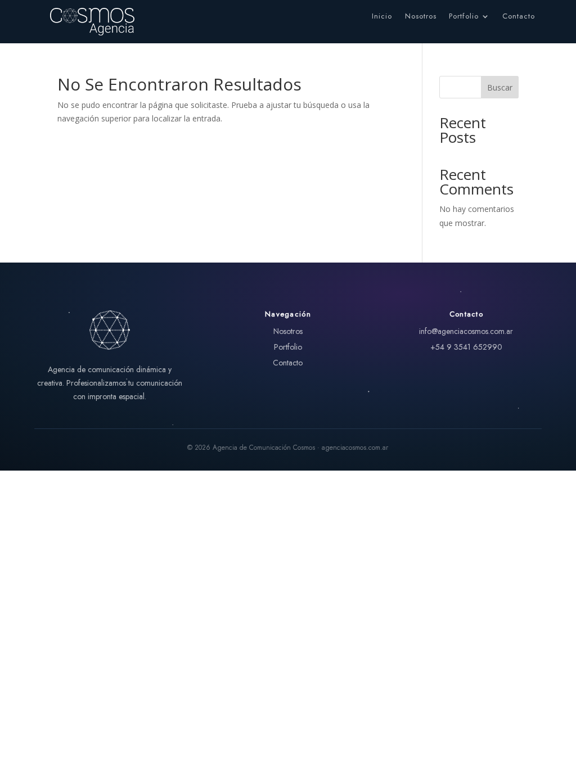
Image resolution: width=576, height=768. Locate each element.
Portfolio (464, 16)
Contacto (518, 16)
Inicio (382, 16)
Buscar (499, 87)
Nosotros (420, 16)
